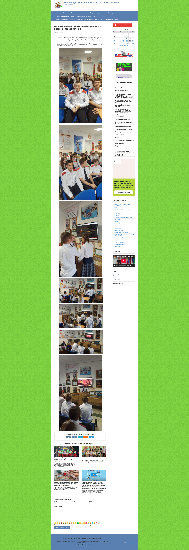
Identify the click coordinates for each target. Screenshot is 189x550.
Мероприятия (118, 213)
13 (120, 39)
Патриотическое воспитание (123, 129)
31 (133, 43)
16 (130, 39)
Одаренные (117, 228)
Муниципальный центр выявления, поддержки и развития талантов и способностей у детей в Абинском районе (87, 19)
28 (124, 43)
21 (124, 41)
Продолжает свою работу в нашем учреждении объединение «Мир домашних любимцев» (66, 483)
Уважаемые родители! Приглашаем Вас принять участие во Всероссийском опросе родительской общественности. (123, 112)
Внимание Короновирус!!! (122, 88)
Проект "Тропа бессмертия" (121, 232)
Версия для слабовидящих (123, 25)
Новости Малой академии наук (123, 224)
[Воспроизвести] (114, 265)
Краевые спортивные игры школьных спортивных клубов (123, 210)
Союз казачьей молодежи (121, 238)
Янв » (126, 45)
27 (120, 43)
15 (127, 39)
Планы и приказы (120, 116)
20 (120, 41)
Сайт (90, 501)
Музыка (116, 215)
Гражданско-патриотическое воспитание (122, 205)
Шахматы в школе (119, 244)
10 (133, 36)
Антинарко (118, 137)
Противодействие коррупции (123, 132)
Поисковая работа (119, 230)
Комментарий (58, 506)
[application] (124, 261)
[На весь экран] (133, 265)
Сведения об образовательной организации (75, 13)
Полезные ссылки (120, 148)
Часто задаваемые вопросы (123, 82)
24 (133, 41)
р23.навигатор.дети (120, 85)
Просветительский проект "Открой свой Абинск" (124, 235)
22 (127, 41)
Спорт (116, 240)
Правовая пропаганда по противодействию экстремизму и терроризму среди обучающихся (124, 153)
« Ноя (121, 45)
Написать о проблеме (124, 192)
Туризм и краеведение (120, 242)
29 (127, 43)
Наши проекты (112, 13)
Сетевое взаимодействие (122, 119)
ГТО (115, 207)
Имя (55, 501)
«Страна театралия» (88, 458)
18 (114, 41)
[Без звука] (130, 265)
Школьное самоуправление (123, 126)
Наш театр (117, 219)
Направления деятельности (97, 13)
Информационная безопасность (124, 140)
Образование (118, 226)
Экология (117, 246)
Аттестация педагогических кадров (123, 123)
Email (73, 501)
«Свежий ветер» (119, 134)
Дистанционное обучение (84, 16)
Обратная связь (119, 143)
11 (114, 39)
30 (130, 43)
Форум (117, 146)
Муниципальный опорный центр (65, 16)
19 (117, 41)
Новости (61, 32)
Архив (95, 16)
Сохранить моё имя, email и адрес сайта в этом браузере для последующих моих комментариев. (80, 525)
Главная (58, 13)
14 (124, 39)
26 (117, 43)
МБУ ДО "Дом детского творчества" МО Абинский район (91, 2)
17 (133, 39)
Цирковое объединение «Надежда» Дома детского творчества (63, 459)
